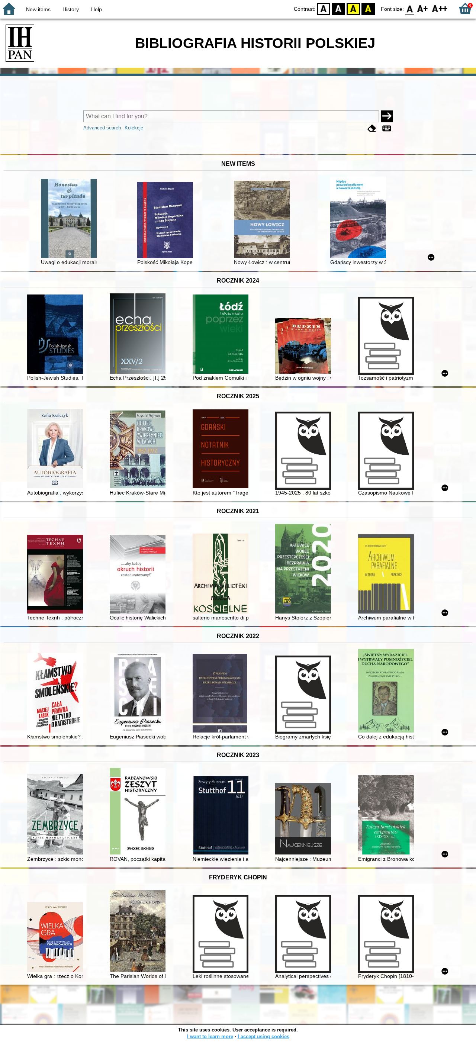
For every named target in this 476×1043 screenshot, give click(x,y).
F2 (439, 8)
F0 (410, 8)
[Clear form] (372, 128)
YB (353, 8)
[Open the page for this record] (70, 219)
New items (38, 9)
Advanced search (102, 128)
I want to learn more (210, 1036)
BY (368, 8)
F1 (422, 8)
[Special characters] (387, 128)
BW (338, 8)
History (70, 9)
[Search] (387, 116)
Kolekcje (134, 128)
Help (96, 9)
